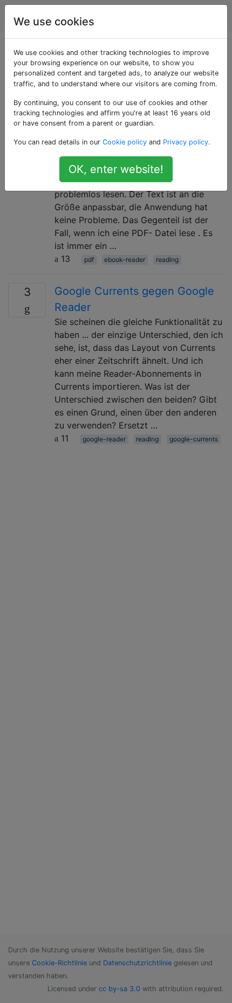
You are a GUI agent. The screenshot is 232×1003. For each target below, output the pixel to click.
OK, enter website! (116, 169)
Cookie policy (125, 142)
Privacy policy (185, 142)
